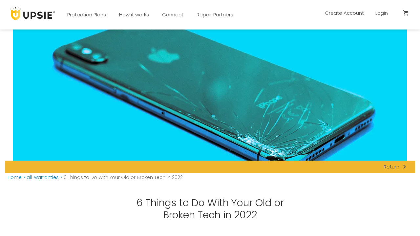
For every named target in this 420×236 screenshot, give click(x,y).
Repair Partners (215, 14)
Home (15, 177)
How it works (134, 14)
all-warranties (43, 177)
